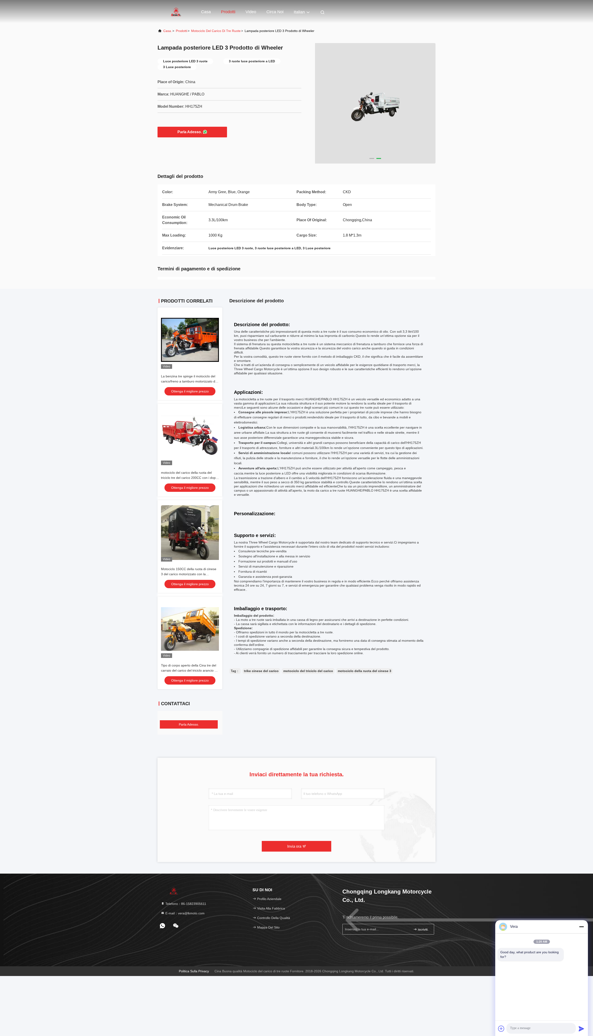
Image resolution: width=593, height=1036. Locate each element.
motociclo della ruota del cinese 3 (364, 671)
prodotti (181, 31)
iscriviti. (423, 929)
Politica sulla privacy (194, 971)
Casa (206, 11)
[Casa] (176, 11)
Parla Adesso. (189, 132)
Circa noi (275, 11)
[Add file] (501, 1028)
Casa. (167, 31)
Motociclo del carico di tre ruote (216, 31)
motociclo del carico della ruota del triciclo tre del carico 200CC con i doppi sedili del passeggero (189, 478)
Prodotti (228, 11)
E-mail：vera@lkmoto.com (184, 913)
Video (251, 11)
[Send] (581, 1028)
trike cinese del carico (261, 671)
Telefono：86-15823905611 (185, 904)
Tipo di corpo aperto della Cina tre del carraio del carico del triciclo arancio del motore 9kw (190, 670)
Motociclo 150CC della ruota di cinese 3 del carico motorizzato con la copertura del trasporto (188, 574)
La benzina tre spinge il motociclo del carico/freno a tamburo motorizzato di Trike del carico (188, 381)
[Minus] (581, 926)
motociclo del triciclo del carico (308, 671)
